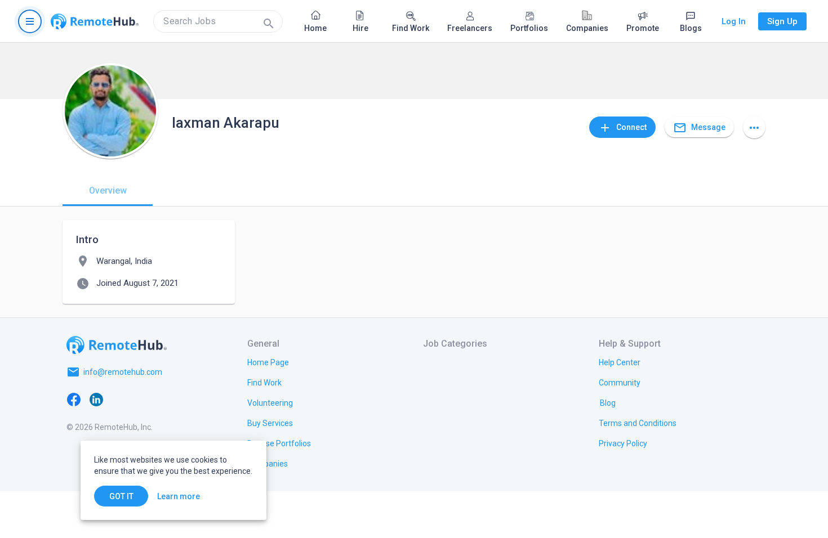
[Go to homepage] (95, 21)
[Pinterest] (164, 399)
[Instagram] (141, 399)
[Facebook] (74, 399)
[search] (218, 21)
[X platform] (119, 399)
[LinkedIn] (96, 399)
